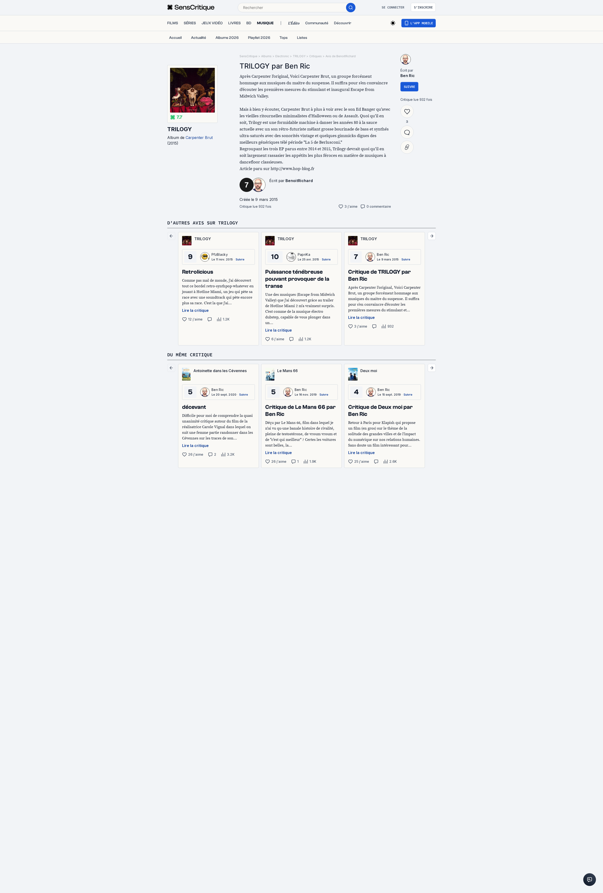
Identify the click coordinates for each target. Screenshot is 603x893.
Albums (266, 56)
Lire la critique (195, 310)
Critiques (315, 56)
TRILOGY (179, 129)
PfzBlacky (220, 254)
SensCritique (248, 56)
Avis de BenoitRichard (341, 56)
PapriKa (304, 254)
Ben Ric (407, 75)
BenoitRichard (299, 180)
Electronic (282, 56)
